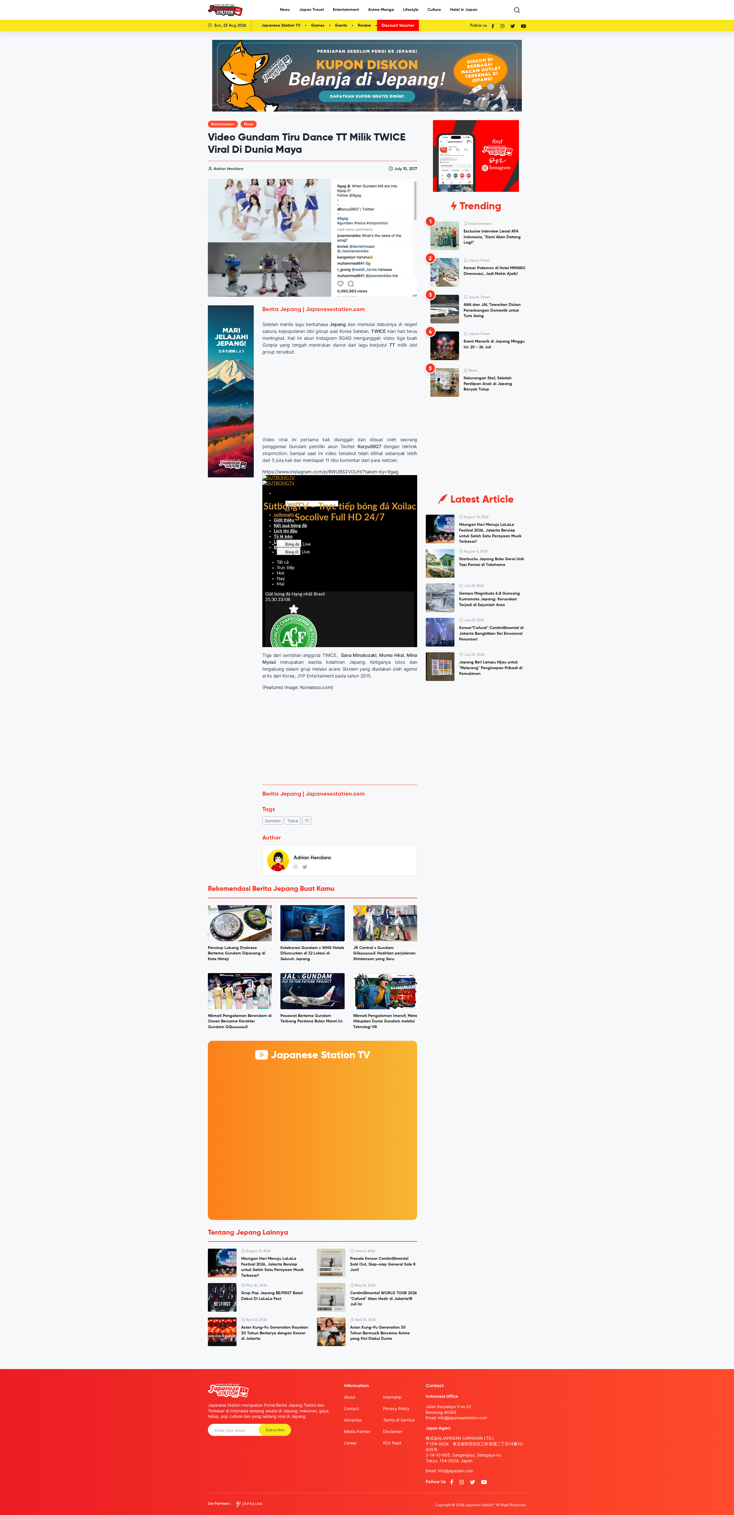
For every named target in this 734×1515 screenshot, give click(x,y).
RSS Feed (392, 1442)
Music (248, 124)
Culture (434, 10)
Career (350, 1442)
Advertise (353, 1420)
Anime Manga (381, 10)
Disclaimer (392, 1431)
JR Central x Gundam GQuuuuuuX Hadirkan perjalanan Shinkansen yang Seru (384, 953)
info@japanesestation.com (462, 1417)
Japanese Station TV (280, 26)
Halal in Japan (463, 10)
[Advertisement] (339, 738)
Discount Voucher (398, 26)
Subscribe (275, 1430)
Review (364, 26)
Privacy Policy (396, 1408)
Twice (292, 820)
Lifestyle (410, 10)
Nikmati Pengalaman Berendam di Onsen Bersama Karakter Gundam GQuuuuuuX (240, 1021)
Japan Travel (311, 10)
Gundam (273, 820)
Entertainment (346, 10)
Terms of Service (399, 1420)
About (349, 1397)
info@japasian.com (455, 1470)
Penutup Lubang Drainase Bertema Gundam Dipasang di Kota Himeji (236, 953)
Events (341, 26)
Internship (392, 1397)
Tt (307, 820)
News (285, 10)
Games (318, 26)
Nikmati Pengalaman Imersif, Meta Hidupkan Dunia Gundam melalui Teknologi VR (385, 1021)
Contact (351, 1408)
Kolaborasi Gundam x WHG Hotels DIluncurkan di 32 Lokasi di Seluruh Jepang (312, 953)
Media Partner (357, 1431)
